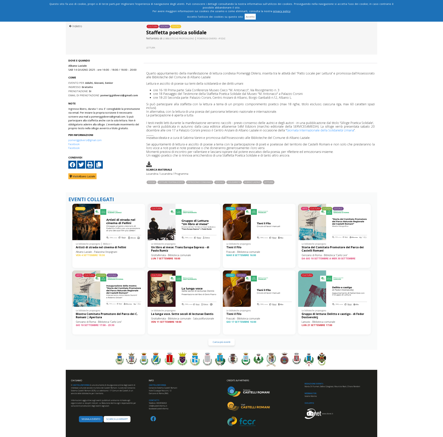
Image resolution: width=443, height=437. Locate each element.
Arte (304, 208)
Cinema (80, 208)
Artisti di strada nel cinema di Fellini (101, 247)
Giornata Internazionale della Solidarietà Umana (320, 130)
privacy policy (282, 11)
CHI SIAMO (76, 380)
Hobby (230, 208)
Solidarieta (234, 182)
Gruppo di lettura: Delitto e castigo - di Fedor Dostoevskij (333, 315)
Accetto (250, 16)
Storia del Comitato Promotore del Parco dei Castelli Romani (333, 248)
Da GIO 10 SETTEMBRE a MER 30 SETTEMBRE (328, 258)
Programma (181, 173)
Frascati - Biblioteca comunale (243, 251)
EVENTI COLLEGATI (91, 199)
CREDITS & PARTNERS (238, 380)
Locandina (152, 173)
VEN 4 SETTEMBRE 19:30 (90, 255)
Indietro (77, 26)
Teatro (176, 26)
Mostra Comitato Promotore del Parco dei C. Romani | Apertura (107, 315)
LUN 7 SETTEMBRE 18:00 (165, 258)
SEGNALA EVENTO (91, 419)
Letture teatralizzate (171, 182)
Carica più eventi (221, 342)
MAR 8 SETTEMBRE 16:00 (241, 255)
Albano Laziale (252, 182)
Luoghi (327, 208)
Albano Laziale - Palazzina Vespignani (96, 251)
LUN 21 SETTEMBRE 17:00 (317, 325)
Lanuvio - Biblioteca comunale (318, 321)
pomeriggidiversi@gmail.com (85, 140)
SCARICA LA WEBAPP (117, 419)
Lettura (150, 47)
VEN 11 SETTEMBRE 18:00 (166, 321)
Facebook (74, 144)
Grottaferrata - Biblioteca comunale (171, 255)
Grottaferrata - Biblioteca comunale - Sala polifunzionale (182, 318)
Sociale (164, 26)
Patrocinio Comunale (199, 182)
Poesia (151, 182)
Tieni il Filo (233, 247)
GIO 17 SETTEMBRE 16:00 (241, 321)
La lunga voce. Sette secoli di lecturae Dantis (182, 314)
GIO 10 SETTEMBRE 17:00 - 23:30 (95, 325)
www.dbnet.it (327, 413)
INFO (151, 380)
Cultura (152, 26)
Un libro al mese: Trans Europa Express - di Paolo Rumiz (180, 248)
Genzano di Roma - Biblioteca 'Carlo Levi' (324, 255)
